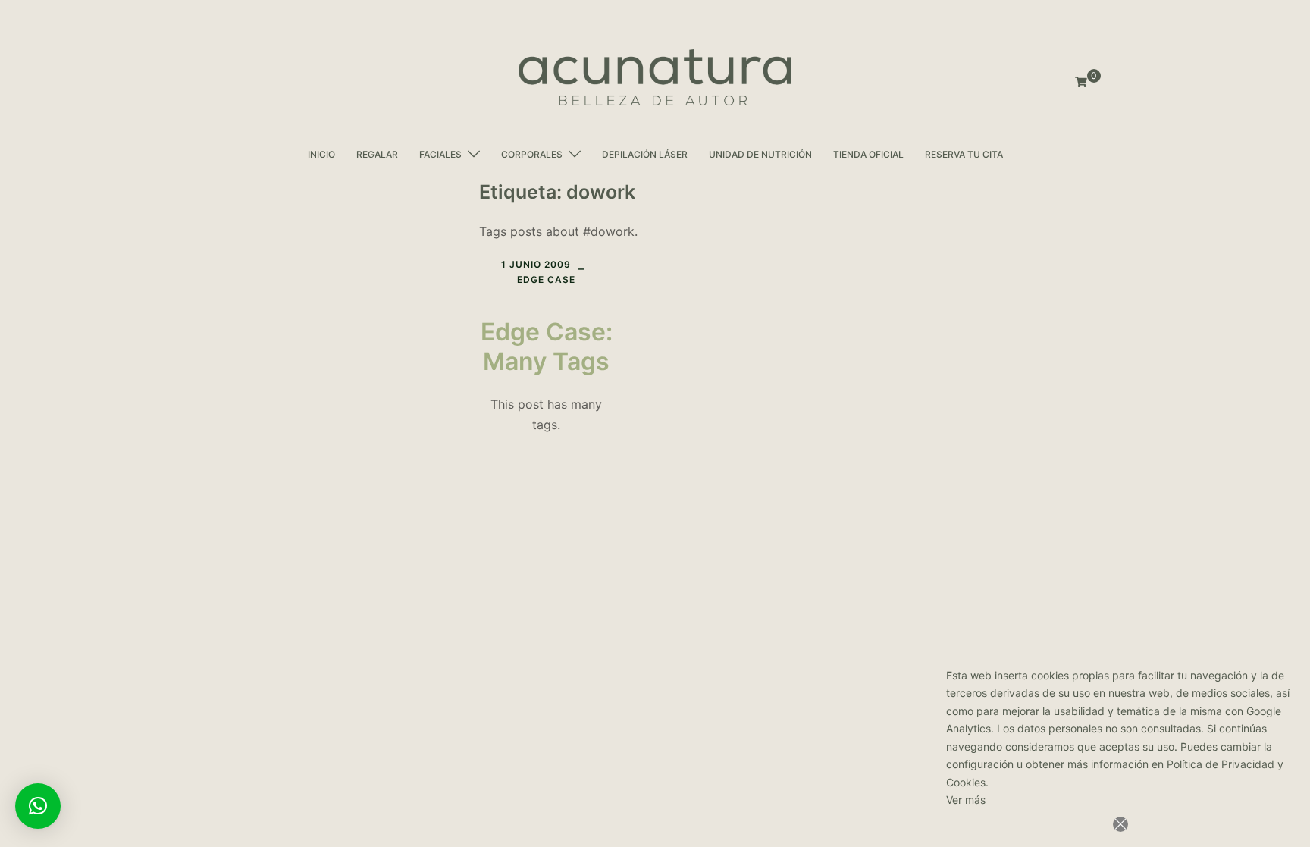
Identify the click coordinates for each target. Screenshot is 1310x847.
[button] (38, 806)
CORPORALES (532, 154)
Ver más (966, 799)
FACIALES (440, 154)
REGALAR (377, 154)
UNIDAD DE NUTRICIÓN (760, 154)
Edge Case (546, 279)
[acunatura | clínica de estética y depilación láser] (655, 77)
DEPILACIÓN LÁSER (645, 154)
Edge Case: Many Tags (547, 346)
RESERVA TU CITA (964, 154)
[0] (1081, 82)
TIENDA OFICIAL (868, 154)
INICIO (321, 154)
